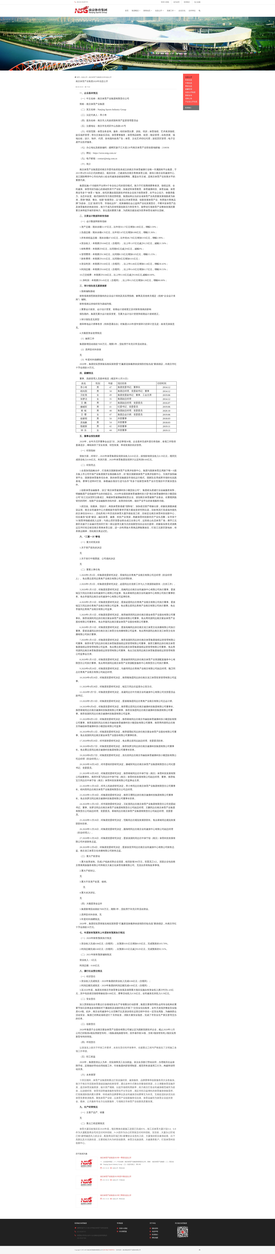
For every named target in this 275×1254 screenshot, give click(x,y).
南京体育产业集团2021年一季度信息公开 (115, 1158)
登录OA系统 (165, 2)
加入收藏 (197, 2)
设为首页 (176, 2)
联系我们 (187, 2)
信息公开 (84, 77)
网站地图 (155, 1238)
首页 (78, 77)
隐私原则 (155, 1228)
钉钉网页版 (123, 1231)
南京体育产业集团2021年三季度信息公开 (115, 1195)
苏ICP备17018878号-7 (109, 1250)
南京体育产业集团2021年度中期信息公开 (115, 1176)
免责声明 (155, 1231)
